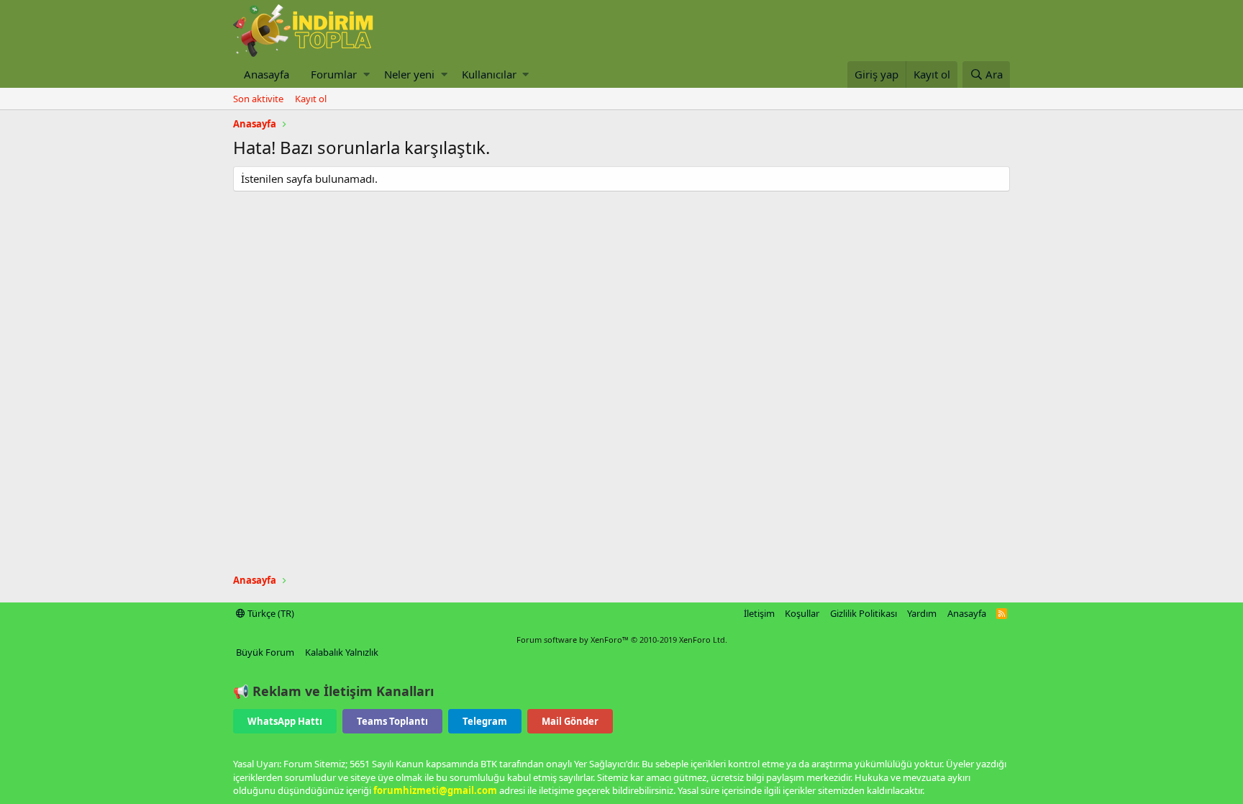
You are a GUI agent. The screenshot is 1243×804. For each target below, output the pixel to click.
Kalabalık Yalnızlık (341, 652)
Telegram (485, 721)
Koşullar (802, 613)
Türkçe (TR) (269, 613)
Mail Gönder (570, 721)
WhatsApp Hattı (284, 721)
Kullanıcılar (489, 74)
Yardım (922, 613)
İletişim (759, 613)
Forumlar (334, 74)
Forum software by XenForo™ (621, 639)
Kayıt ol (311, 98)
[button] (366, 74)
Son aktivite (258, 98)
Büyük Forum (265, 652)
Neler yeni (409, 74)
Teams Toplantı (392, 721)
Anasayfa (266, 74)
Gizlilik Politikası (863, 613)
